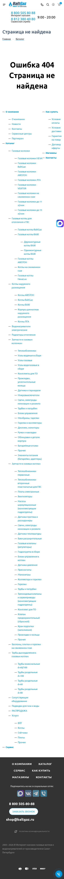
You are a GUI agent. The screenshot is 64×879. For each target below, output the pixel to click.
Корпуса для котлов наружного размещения (28, 313)
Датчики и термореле (29, 390)
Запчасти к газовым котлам (26, 463)
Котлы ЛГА (23, 321)
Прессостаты (24, 569)
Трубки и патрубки (27, 408)
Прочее (22, 450)
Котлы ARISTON (26, 295)
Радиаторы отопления (23, 334)
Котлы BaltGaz (25, 299)
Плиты (21, 737)
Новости (16, 123)
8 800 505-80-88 (22, 804)
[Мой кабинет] (53, 4)
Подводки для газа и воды (25, 705)
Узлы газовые (25, 360)
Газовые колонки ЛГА (29, 179)
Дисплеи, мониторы (28, 427)
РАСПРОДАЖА (19, 710)
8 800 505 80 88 (23, 13)
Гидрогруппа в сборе (29, 551)
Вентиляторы (25, 496)
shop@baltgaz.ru (20, 819)
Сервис (10, 747)
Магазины (51, 152)
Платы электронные (28, 491)
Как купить (52, 111)
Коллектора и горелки (29, 579)
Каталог (10, 143)
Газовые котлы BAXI (28, 234)
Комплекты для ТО (28, 373)
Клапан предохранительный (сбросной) (29, 618)
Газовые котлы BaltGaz (30, 229)
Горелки (22, 584)
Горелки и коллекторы (30, 422)
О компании (12, 111)
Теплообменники (27, 350)
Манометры (24, 574)
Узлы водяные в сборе (29, 355)
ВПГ (20, 723)
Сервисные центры (22, 133)
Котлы (21, 727)
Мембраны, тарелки (28, 417)
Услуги (15, 715)
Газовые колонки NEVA (30, 158)
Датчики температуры (29, 533)
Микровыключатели (28, 395)
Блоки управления (27, 413)
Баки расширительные (30, 538)
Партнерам (18, 138)
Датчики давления (27, 564)
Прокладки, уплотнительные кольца (26, 382)
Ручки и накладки (27, 432)
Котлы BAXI (24, 304)
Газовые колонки (21, 150)
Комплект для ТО (27, 609)
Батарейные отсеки (28, 445)
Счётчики (23, 732)
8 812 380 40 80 (23, 19)
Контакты (17, 128)
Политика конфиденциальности (34, 831)
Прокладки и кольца (28, 634)
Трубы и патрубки (27, 588)
